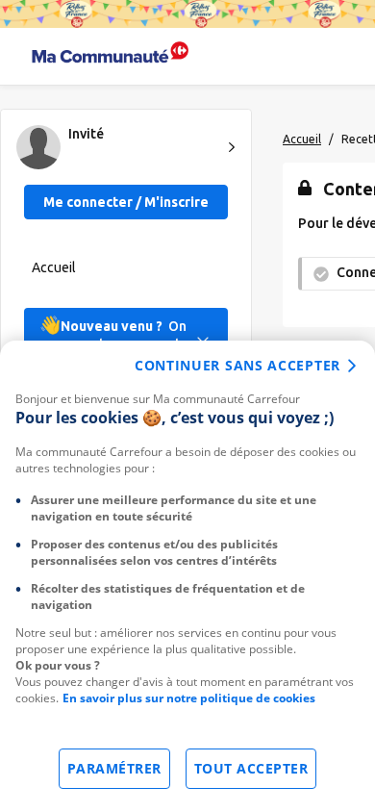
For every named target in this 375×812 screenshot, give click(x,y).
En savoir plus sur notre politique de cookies (188, 698)
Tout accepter (251, 768)
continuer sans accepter (237, 365)
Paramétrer (114, 768)
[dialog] (187, 576)
